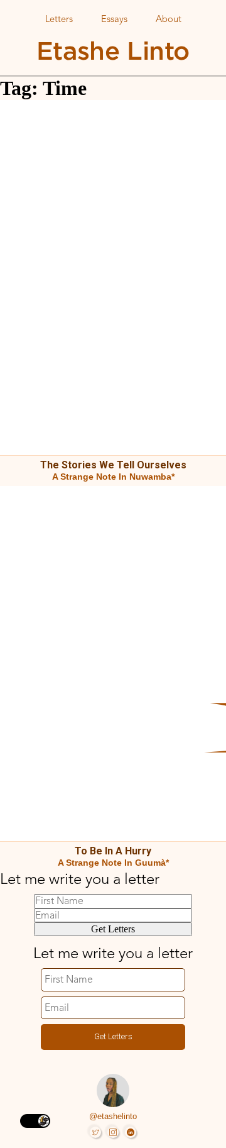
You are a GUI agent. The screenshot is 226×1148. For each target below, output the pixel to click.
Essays (114, 20)
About (168, 20)
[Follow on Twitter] (95, 1132)
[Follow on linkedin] (130, 1132)
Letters (59, 20)
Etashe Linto (113, 50)
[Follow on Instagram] (113, 1132)
